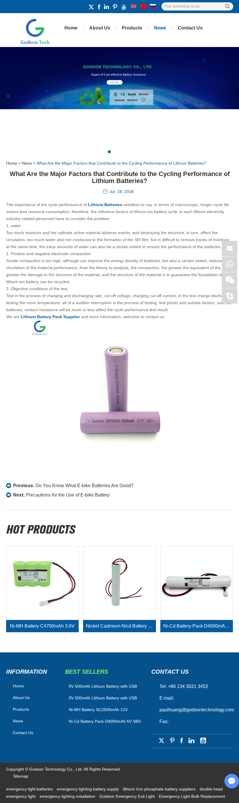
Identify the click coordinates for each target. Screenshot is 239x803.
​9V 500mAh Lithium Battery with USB (103, 686)
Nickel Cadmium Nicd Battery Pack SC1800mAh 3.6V (121, 625)
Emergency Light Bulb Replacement (192, 796)
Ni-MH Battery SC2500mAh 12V (98, 709)
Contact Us (190, 27)
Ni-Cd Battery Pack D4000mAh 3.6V (198, 625)
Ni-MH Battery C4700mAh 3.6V (42, 625)
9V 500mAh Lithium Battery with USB (103, 698)
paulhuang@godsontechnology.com (196, 709)
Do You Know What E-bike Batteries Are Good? (84, 485)
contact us (170, 671)
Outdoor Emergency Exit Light (127, 796)
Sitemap (20, 776)
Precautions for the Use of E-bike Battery (68, 494)
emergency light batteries (30, 789)
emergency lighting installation (68, 796)
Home (71, 27)
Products (132, 27)
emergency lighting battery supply (88, 789)
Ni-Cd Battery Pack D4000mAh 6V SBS (105, 721)
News (160, 27)
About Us (99, 27)
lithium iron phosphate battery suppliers (160, 789)
